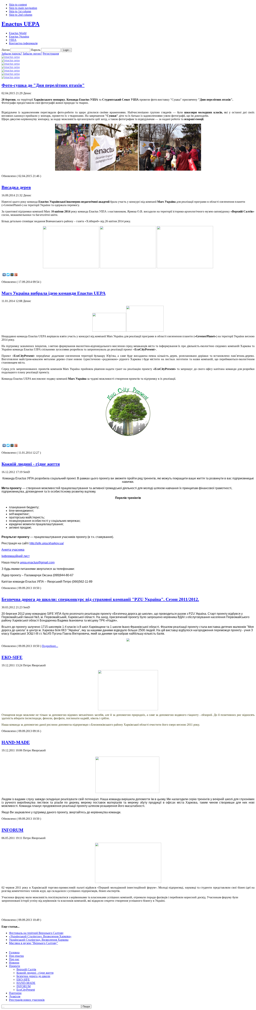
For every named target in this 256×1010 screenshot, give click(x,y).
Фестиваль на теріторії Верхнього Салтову (36, 933)
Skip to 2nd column (20, 14)
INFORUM (12, 830)
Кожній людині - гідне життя (30, 464)
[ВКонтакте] (4, 274)
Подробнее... (50, 646)
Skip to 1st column (20, 11)
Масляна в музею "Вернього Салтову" (33, 943)
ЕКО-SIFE (11, 657)
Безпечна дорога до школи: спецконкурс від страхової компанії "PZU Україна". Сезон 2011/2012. (100, 599)
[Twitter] (8, 274)
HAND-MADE (15, 742)
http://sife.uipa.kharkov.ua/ (46, 543)
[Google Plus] (16, 274)
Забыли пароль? (11, 53)
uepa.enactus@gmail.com (37, 562)
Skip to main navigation (23, 8)
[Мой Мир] (12, 274)
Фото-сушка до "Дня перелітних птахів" (43, 85)
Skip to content (18, 4)
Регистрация (51, 53)
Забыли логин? (32, 53)
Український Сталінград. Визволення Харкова (38, 939)
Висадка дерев (16, 187)
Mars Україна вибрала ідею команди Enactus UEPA (53, 293)
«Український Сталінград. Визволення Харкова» (40, 936)
